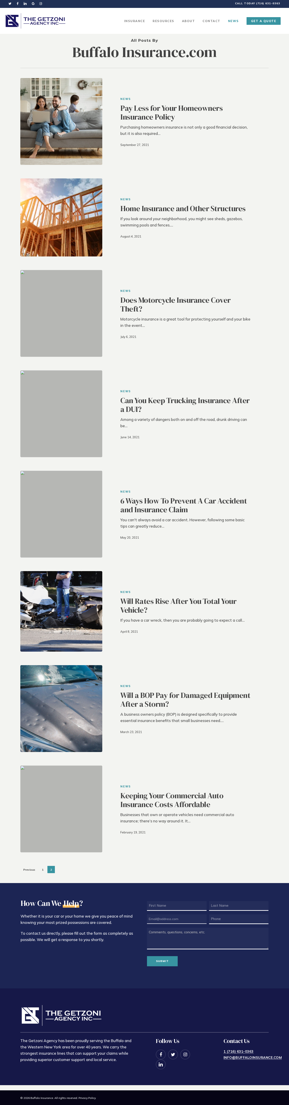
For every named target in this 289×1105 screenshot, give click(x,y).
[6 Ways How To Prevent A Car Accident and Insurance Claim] (61, 514)
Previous (29, 869)
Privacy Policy (87, 1098)
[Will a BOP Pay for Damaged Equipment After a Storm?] (61, 708)
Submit (162, 961)
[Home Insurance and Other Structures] (61, 217)
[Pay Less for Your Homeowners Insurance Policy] (61, 121)
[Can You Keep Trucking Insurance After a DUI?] (61, 413)
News (125, 99)
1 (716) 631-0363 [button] (239, 1052)
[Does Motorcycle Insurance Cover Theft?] (61, 313)
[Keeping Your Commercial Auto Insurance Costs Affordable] (61, 809)
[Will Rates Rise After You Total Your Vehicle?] (61, 611)
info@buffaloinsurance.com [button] (253, 1058)
